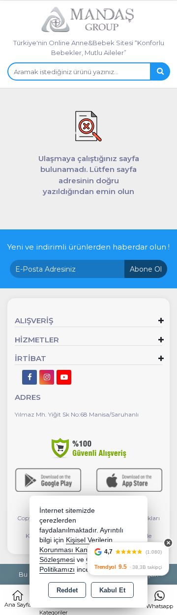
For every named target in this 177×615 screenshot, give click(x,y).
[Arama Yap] (160, 71)
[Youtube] (64, 377)
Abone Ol (146, 269)
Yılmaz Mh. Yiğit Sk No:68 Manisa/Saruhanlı (77, 414)
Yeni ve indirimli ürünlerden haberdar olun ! (88, 247)
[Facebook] (29, 377)
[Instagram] (46, 377)
